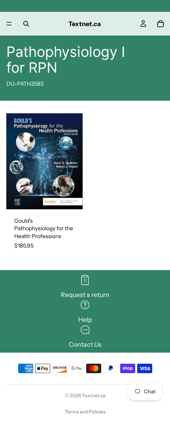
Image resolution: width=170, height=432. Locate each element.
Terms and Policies (85, 412)
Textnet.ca (93, 395)
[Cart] (160, 23)
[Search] (26, 23)
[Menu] (9, 24)
